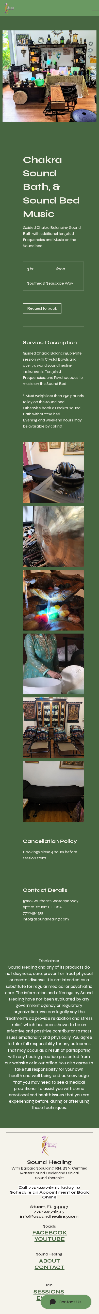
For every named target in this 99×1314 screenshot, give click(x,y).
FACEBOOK (49, 1233)
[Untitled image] (53, 472)
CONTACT (49, 1267)
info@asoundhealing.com (49, 1216)
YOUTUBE (50, 1239)
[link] (42, 308)
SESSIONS (49, 1292)
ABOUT (49, 1261)
